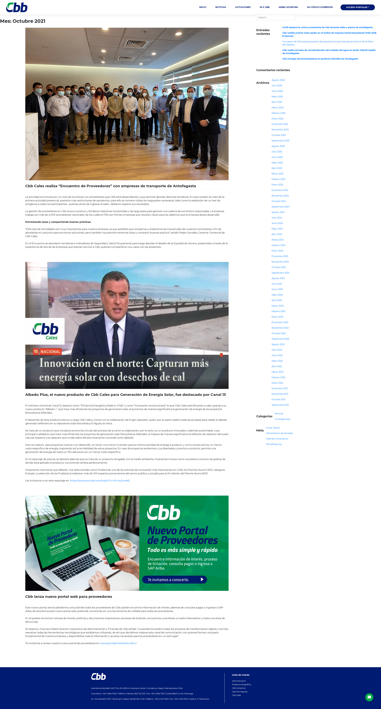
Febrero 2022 (278, 377)
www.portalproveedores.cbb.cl (118, 643)
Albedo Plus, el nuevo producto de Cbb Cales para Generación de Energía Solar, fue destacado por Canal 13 (125, 394)
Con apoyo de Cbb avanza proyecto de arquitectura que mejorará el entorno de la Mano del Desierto (328, 43)
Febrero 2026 (278, 113)
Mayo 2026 (277, 96)
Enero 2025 (277, 184)
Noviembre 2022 (280, 328)
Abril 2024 (277, 234)
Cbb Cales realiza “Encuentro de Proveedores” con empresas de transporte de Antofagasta (110, 186)
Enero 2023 (277, 317)
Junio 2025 (277, 157)
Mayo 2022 (277, 361)
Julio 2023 (277, 283)
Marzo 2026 (278, 107)
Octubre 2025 (279, 135)
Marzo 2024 (278, 239)
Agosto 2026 (278, 80)
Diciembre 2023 (280, 256)
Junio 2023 (277, 289)
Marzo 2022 (278, 372)
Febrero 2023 (278, 311)
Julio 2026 (277, 85)
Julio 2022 (277, 350)
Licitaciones (243, 7)
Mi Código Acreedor (320, 7)
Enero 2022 (277, 383)
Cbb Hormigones (240, 692)
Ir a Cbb (265, 7)
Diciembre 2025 (280, 124)
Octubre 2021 (278, 399)
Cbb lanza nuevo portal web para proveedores (68, 596)
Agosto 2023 (278, 278)
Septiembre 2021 (280, 405)
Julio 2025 (277, 151)
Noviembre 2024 (280, 195)
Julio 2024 (277, 217)
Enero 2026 (277, 118)
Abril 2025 (277, 168)
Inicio (202, 7)
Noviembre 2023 (280, 261)
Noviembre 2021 (280, 394)
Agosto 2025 (278, 146)
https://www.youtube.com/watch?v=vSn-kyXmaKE (100, 480)
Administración (239, 681)
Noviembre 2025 (280, 129)
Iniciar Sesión (273, 427)
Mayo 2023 (277, 294)
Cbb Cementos (239, 688)
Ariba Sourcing (288, 7)
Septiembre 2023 (280, 272)
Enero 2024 (277, 250)
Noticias (220, 7)
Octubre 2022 (279, 333)
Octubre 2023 (279, 267)
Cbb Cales (236, 695)
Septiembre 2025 (280, 140)
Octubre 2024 (279, 201)
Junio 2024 (277, 223)
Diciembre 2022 (280, 322)
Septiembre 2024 (280, 206)
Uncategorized (282, 419)
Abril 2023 (277, 300)
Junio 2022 (277, 355)
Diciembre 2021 (280, 388)
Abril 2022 (277, 366)
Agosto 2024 (278, 212)
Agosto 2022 (278, 344)
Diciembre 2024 (280, 190)
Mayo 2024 (277, 228)
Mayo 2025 (277, 162)
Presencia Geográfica (241, 684)
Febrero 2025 (278, 179)
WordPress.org (274, 444)
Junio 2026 (277, 91)
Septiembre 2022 (280, 339)
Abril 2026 (277, 102)
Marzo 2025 (278, 173)
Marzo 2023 (278, 305)
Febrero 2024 (278, 245)
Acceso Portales (356, 7)
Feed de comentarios (277, 438)
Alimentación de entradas (279, 433)
